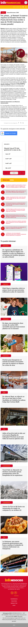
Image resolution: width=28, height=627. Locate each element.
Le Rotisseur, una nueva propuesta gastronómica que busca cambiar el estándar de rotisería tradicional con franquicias (16, 234)
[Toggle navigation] (26, 7)
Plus (3, 12)
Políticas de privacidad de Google (9, 619)
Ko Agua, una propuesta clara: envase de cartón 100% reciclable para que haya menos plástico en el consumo (16, 198)
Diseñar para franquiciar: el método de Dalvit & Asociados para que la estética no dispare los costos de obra (15, 204)
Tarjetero (14, 601)
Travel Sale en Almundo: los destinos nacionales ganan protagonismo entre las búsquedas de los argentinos (16, 222)
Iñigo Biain (20, 616)
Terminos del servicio (21, 619)
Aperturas (5, 284)
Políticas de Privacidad (14, 614)
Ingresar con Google (10, 133)
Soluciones (6, 245)
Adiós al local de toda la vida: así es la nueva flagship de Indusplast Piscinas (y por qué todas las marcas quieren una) (16, 216)
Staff (14, 605)
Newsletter (14, 603)
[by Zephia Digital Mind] (14, 625)
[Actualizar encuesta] (7, 173)
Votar (14, 173)
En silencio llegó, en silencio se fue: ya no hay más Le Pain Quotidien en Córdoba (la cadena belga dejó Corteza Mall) (15, 210)
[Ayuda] (20, 173)
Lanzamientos (6, 465)
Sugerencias (14, 599)
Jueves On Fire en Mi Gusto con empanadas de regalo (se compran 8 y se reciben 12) (16, 228)
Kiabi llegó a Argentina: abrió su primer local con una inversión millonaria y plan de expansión (16, 191)
